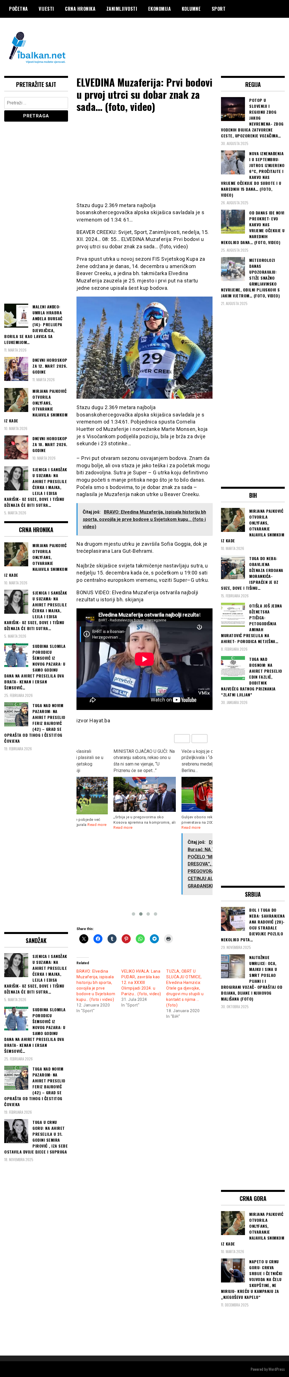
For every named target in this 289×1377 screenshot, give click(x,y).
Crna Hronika (80, 8)
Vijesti (46, 8)
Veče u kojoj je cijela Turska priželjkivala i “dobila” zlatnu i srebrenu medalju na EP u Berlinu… (141, 761)
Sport (219, 8)
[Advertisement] (182, 40)
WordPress (276, 1369)
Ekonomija (159, 8)
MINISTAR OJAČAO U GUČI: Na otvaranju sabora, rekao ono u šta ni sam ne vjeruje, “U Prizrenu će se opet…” (76, 761)
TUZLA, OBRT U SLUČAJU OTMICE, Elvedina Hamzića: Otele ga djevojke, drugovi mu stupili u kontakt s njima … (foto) (184, 988)
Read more (123, 827)
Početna (18, 8)
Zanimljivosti (121, 8)
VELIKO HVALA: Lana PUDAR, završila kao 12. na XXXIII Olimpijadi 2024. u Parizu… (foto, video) (141, 982)
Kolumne (191, 8)
